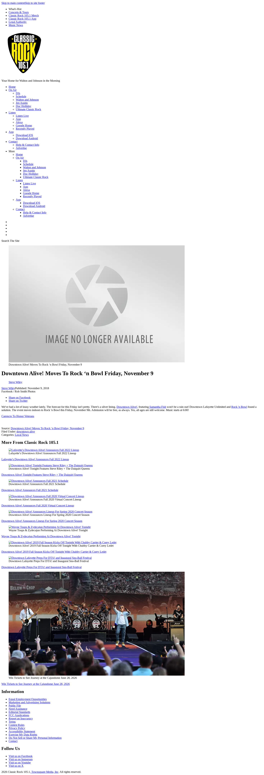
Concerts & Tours (19, 12)
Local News (22, 434)
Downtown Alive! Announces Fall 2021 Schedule (29, 490)
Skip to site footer (35, 2)
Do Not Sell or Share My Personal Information (35, 737)
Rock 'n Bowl (239, 406)
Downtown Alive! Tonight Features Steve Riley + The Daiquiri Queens (42, 474)
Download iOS (24, 135)
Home (12, 86)
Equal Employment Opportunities (28, 699)
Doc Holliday (23, 106)
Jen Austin (22, 102)
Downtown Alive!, (127, 406)
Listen (12, 112)
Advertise (21, 148)
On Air (13, 90)
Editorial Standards (19, 712)
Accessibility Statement (22, 731)
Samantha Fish (157, 406)
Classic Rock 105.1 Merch (24, 15)
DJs (18, 93)
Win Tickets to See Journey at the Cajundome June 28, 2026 (35, 683)
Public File (15, 705)
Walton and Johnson (27, 99)
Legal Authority (18, 21)
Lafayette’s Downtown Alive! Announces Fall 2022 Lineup (35, 459)
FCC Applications (19, 715)
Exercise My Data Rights (23, 734)
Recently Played (25, 128)
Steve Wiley (8, 388)
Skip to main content (13, 2)
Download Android (27, 138)
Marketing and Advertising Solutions (29, 702)
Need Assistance (18, 708)
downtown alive (26, 431)
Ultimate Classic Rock (28, 109)
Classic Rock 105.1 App (22, 18)
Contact (13, 141)
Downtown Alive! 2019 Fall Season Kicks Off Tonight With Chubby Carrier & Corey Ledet (53, 551)
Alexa (19, 122)
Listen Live (22, 115)
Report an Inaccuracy (21, 718)
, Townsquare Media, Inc (44, 771)
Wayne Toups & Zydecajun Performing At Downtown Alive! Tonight (40, 536)
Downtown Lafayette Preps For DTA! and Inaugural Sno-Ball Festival (41, 567)
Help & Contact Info (27, 144)
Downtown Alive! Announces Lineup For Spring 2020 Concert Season (41, 520)
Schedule (21, 96)
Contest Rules (16, 724)
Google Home (24, 125)
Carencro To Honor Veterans (17, 416)
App (18, 119)
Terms (12, 721)
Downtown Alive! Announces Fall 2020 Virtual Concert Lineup (37, 505)
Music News (16, 25)
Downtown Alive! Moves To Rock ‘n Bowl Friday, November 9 (47, 428)
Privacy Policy (17, 728)
